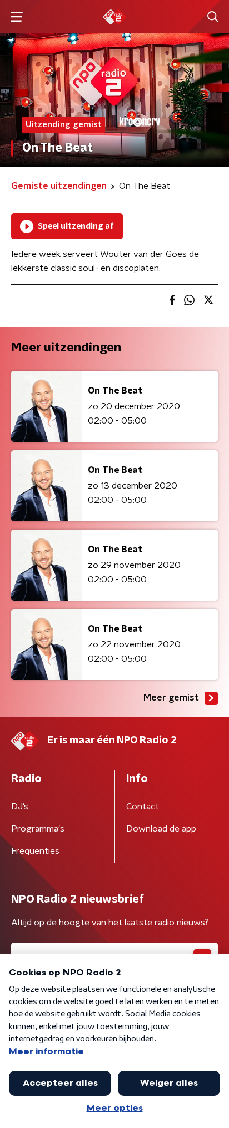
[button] (16, 17)
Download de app (161, 828)
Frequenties (35, 851)
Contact (142, 806)
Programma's (37, 828)
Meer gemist (171, 697)
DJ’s (19, 806)
